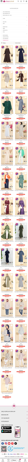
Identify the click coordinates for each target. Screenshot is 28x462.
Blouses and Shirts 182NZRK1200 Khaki (21, 317)
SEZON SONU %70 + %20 (7, 15)
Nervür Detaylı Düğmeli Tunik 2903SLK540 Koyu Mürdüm (21, 90)
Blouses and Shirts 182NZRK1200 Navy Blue (7, 343)
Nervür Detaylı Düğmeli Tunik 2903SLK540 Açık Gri (7, 90)
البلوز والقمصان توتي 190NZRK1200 (7, 393)
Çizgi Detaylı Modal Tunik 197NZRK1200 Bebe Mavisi (7, 140)
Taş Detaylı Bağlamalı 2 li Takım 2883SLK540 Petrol (7, 115)
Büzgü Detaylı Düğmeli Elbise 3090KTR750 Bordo (7, 216)
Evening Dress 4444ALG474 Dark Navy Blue (7, 266)
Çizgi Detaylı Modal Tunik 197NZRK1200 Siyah (21, 140)
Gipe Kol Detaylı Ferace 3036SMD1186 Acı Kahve (7, 64)
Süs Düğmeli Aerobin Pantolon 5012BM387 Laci (7, 191)
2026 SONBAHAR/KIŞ (6, 11)
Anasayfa (2, 461)
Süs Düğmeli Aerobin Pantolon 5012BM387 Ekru (21, 166)
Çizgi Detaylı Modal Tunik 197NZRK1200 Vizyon (7, 166)
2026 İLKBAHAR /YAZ (6, 13)
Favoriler (8, 461)
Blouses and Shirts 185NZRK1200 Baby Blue (21, 343)
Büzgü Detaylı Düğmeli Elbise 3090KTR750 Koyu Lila (21, 216)
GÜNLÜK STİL (5, 30)
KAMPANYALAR (5, 40)
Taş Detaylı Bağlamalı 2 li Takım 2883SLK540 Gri (21, 115)
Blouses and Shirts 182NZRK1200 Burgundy (7, 317)
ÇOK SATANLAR (5, 38)
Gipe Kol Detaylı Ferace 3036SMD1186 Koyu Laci (21, 64)
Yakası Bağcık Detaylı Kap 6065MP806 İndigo (21, 267)
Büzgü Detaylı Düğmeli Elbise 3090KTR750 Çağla (7, 242)
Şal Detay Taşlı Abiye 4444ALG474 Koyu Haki (21, 242)
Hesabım (25, 461)
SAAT (4, 23)
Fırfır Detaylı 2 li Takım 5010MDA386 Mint (21, 190)
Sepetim (19, 460)
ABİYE (4, 28)
